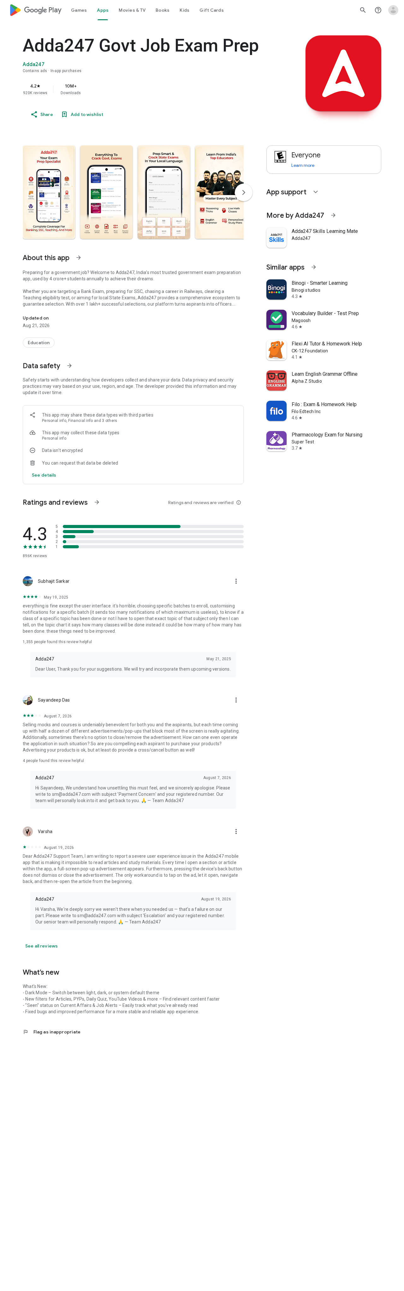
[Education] (39, 342)
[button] (49, 192)
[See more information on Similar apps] (313, 267)
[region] (149, 89)
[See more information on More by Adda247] (333, 215)
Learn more (302, 165)
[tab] (79, 10)
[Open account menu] (393, 10)
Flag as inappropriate (51, 1032)
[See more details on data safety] (44, 475)
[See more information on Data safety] (69, 365)
